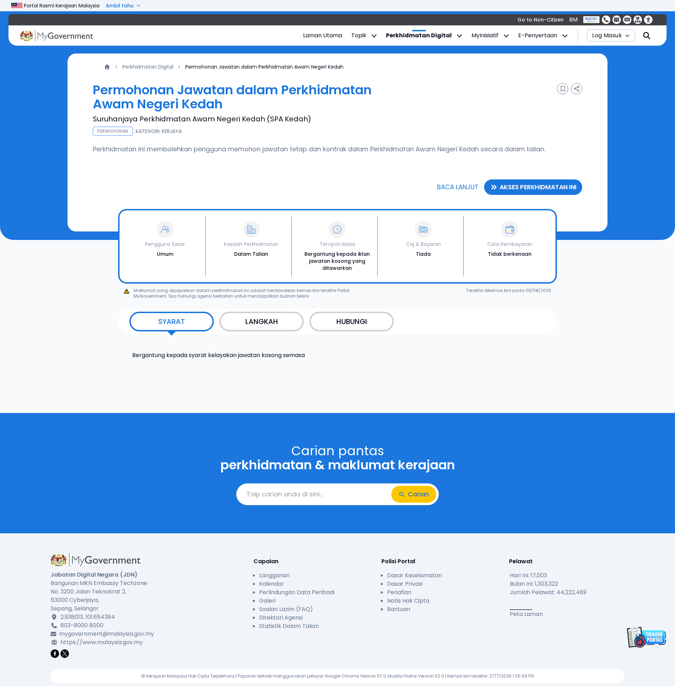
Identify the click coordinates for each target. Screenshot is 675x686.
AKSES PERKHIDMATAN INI (538, 187)
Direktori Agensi (281, 618)
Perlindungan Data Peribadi (296, 592)
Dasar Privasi (405, 584)
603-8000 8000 (81, 625)
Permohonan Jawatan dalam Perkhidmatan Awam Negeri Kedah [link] (264, 66)
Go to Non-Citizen (541, 19)
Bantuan (398, 609)
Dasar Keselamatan (414, 575)
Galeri (267, 601)
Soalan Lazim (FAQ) (286, 609)
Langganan (274, 575)
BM (573, 19)
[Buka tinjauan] (645, 637)
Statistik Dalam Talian (289, 626)
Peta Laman (526, 614)
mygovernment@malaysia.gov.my (105, 634)
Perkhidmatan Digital (147, 66)
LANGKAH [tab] (261, 321)
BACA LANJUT (457, 187)
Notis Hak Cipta (408, 601)
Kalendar (271, 584)
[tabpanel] (337, 351)
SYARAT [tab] (171, 321)
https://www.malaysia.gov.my (101, 642)
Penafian (399, 592)
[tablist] (337, 321)
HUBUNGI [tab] (351, 321)
